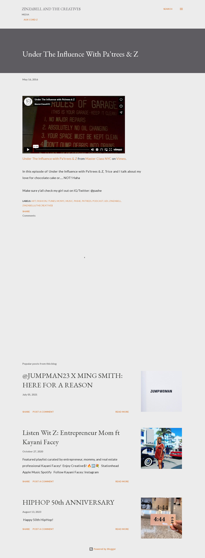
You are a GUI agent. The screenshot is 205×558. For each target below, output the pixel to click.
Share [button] (26, 211)
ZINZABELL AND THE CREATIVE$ (51, 8)
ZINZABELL (115, 201)
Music (69, 201)
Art (33, 201)
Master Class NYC (98, 158)
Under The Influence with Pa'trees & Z (49, 158)
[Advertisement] (76, 322)
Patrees (86, 201)
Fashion (42, 201)
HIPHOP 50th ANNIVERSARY (68, 502)
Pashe (77, 201)
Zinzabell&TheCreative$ (37, 205)
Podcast (97, 201)
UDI (106, 201)
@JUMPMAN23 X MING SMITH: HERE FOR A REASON (72, 380)
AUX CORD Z (31, 19)
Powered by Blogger (104, 548)
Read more (122, 411)
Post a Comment (43, 411)
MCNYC (61, 201)
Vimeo (121, 158)
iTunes (52, 201)
